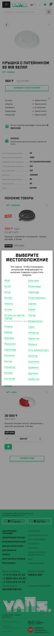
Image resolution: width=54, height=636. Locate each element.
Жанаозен (10, 343)
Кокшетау (9, 367)
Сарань (32, 303)
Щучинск (33, 373)
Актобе (8, 297)
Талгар (32, 315)
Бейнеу (8, 332)
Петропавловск (37, 297)
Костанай (9, 378)
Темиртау (33, 332)
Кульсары (33, 280)
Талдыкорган (35, 321)
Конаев (8, 372)
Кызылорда (34, 286)
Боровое (9, 338)
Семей (31, 309)
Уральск (32, 344)
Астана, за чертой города (14, 317)
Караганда (10, 349)
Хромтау (33, 355)
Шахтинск (33, 361)
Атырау (8, 326)
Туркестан (33, 338)
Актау (7, 292)
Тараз (31, 326)
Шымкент (33, 367)
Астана (8, 309)
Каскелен (9, 355)
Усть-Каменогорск (38, 350)
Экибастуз (33, 379)
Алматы (8, 303)
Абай (7, 280)
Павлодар (33, 292)
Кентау (8, 361)
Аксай (7, 286)
